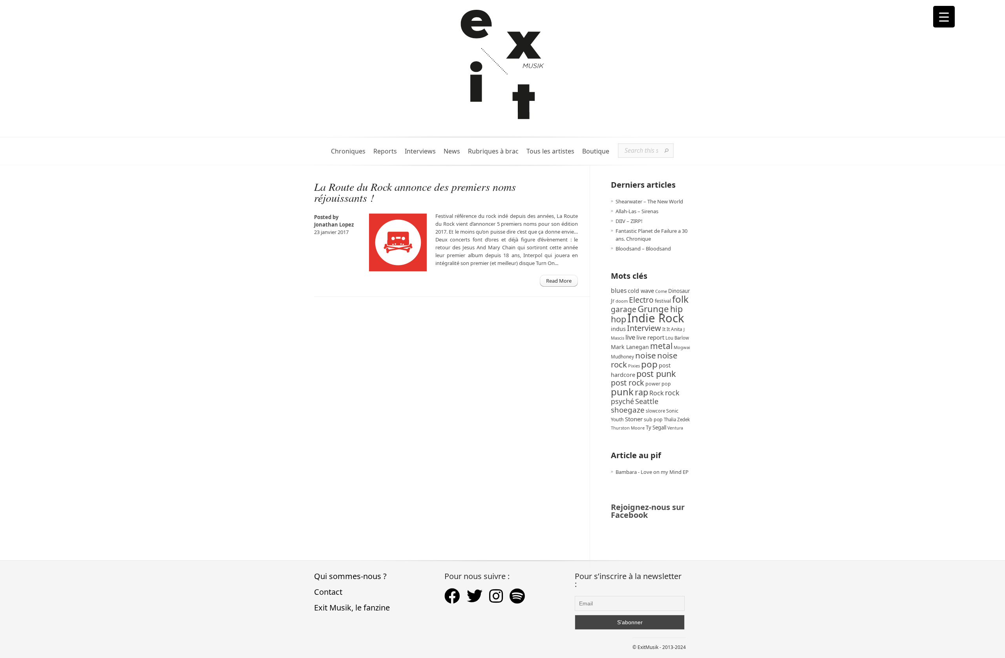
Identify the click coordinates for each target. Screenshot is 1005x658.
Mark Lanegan (630, 347)
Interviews (420, 151)
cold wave (641, 290)
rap (641, 392)
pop (649, 364)
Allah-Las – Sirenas (637, 211)
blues (619, 290)
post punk (656, 373)
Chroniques (348, 151)
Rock (656, 393)
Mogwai (682, 347)
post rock (627, 382)
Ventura (675, 428)
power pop (658, 383)
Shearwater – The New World (649, 201)
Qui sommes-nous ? (350, 576)
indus (618, 329)
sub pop (653, 419)
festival (663, 301)
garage (623, 309)
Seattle (646, 401)
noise (645, 355)
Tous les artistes (550, 151)
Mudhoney (622, 356)
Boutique (595, 151)
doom (622, 301)
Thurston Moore (628, 428)
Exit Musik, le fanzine (352, 607)
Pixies (634, 366)
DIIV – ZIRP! (629, 221)
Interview (644, 328)
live (630, 337)
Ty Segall (656, 427)
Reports (385, 151)
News (452, 151)
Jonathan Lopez (334, 224)
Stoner (634, 419)
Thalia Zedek (677, 419)
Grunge (653, 309)
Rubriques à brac (493, 151)
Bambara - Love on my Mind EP (652, 471)
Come (661, 291)
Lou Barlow (677, 338)
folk (680, 298)
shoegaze (628, 410)
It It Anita (672, 329)
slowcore (655, 411)
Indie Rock (655, 318)
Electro (641, 299)
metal (661, 345)
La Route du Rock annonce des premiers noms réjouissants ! (415, 192)
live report (650, 337)
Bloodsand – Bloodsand (643, 248)
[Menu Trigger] (944, 16)
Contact (328, 592)
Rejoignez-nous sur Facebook (648, 511)
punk (622, 391)
